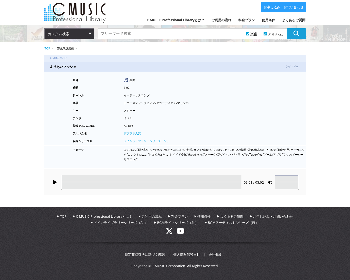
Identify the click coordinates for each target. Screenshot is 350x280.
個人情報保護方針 (186, 254)
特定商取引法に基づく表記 (145, 254)
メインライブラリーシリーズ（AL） (147, 141)
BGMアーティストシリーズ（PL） (233, 222)
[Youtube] (180, 232)
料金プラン (246, 20)
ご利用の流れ (221, 20)
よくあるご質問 (293, 20)
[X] (171, 232)
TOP (47, 48)
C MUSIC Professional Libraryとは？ (176, 20)
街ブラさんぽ (132, 133)
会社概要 (215, 254)
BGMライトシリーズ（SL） (177, 222)
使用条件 (268, 20)
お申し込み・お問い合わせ (284, 7)
